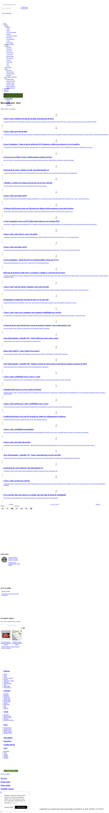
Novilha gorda (10, 52)
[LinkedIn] (22, 508)
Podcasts (6, 679)
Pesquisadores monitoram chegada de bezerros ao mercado (26, 300)
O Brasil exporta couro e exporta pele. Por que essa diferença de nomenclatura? (22, 341)
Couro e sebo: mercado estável (15, 196)
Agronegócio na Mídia (9, 680)
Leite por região (7, 730)
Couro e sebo (10, 54)
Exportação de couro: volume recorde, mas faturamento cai (26, 170)
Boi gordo (9, 47)
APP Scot (6, 91)
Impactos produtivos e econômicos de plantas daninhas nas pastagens (13, 559)
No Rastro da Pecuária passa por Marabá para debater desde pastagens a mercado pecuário (38, 208)
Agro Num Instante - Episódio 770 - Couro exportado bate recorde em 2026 (32, 455)
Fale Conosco (24, 8)
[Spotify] (31, 508)
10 (58, 504)
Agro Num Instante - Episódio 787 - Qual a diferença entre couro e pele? (31, 338)
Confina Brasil (9, 745)
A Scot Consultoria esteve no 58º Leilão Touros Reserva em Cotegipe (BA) (32, 221)
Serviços (4, 778)
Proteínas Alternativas (9, 720)
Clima (5, 675)
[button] (17, 505)
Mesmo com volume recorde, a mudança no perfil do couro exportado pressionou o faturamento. (26, 367)
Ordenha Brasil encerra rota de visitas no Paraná (22, 389)
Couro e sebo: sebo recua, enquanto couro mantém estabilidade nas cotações (32, 312)
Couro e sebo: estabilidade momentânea (19, 429)
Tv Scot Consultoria (8, 678)
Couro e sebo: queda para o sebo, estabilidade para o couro (26, 404)
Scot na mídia (7, 686)
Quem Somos (24, 7)
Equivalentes (10, 62)
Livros (5, 752)
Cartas (5, 684)
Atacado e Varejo (8, 717)
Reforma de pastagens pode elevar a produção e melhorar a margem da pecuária (34, 273)
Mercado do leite (7, 727)
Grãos (8, 65)
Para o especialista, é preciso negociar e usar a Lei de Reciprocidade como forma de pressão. (25, 186)
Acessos (5, 754)
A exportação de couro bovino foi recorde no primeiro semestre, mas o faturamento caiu (37, 325)
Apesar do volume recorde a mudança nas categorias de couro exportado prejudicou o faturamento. (27, 328)
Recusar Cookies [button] (9, 807)
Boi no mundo (10, 58)
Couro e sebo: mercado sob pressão (17, 442)
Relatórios (6, 756)
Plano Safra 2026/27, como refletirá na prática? (22, 351)
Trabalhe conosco (7, 789)
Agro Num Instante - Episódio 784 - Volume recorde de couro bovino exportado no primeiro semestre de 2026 (45, 364)
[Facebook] (3, 508)
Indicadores (9, 49)
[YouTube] (12, 508)
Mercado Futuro (7, 716)
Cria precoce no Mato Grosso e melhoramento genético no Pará (28, 157)
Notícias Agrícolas (5, 591)
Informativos (6, 751)
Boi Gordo (6, 714)
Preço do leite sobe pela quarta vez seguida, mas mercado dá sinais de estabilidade (35, 495)
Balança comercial (8, 731)
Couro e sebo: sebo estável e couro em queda (20, 234)
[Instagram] (17, 508)
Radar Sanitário (7, 687)
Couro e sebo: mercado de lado (15, 131)
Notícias (6, 26)
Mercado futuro (10, 56)
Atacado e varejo (7, 729)
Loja (5, 97)
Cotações (6, 45)
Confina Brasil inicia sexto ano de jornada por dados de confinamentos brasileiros (35, 416)
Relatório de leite (7, 733)
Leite (8, 63)
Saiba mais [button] (14, 802)
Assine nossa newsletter (6, 8)
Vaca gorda (9, 50)
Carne (5, 69)
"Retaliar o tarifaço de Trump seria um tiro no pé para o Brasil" (28, 183)
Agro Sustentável (8, 683)
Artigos (5, 676)
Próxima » (98, 504)
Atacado (8, 60)
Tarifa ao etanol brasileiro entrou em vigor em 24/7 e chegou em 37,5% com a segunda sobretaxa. (26, 263)
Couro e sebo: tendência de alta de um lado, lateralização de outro (29, 119)
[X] (7, 508)
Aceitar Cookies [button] (21, 807)
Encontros (6, 89)
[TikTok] (26, 508)
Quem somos (5, 782)
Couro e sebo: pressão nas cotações (17, 481)
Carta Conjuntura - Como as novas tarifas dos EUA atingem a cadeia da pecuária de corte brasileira (42, 144)
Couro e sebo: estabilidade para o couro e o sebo (22, 377)
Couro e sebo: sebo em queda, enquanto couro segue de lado (26, 287)
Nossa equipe (5, 785)
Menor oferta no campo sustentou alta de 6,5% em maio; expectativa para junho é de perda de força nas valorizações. (31, 498)
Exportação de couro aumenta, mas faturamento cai (23, 468)
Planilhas (6, 755)
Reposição (9, 67)
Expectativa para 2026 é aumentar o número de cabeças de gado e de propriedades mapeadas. (25, 419)
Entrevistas (6, 682)
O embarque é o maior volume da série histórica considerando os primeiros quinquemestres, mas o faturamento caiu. (31, 471)
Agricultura (6, 88)
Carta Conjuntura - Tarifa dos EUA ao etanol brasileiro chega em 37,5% (31, 260)
